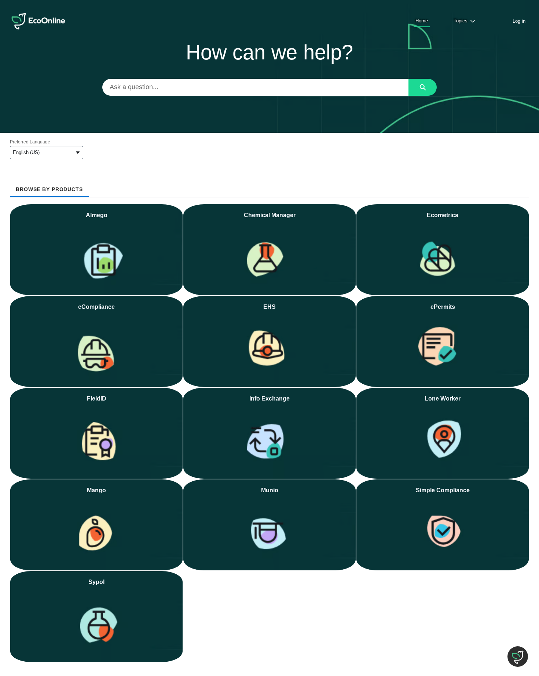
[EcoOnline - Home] (38, 21)
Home (421, 20)
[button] (517, 656)
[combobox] (255, 87)
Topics (460, 20)
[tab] (49, 187)
